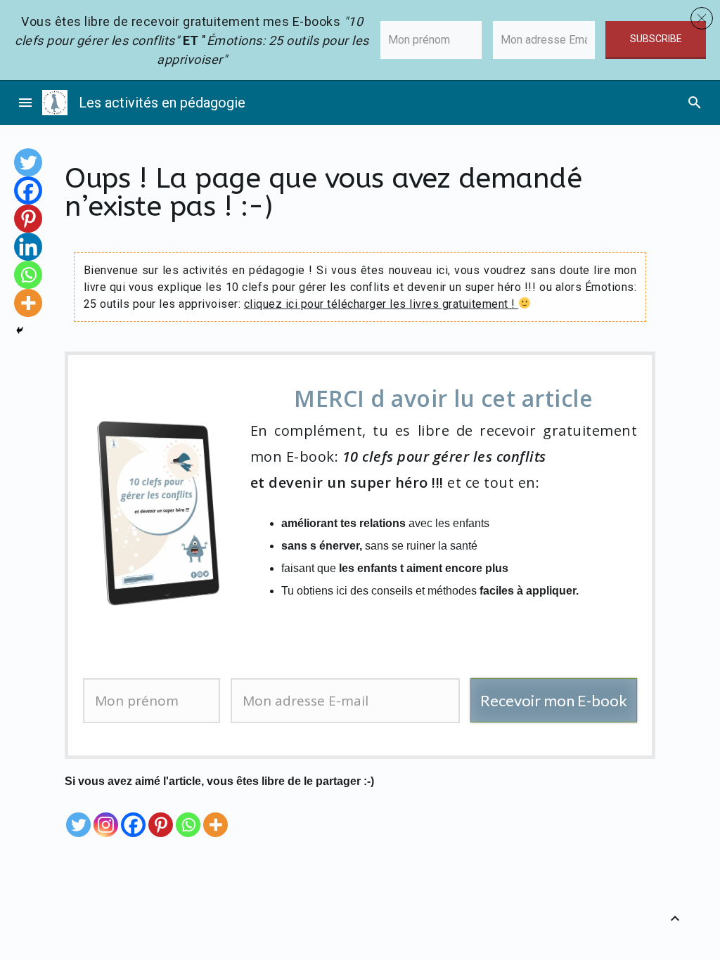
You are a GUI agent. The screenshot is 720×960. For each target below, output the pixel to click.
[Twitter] (78, 814)
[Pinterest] (160, 814)
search (694, 102)
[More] (215, 814)
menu (25, 102)
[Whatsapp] (188, 814)
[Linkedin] (28, 247)
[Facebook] (133, 814)
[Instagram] (106, 814)
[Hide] (19, 330)
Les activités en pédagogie (162, 102)
